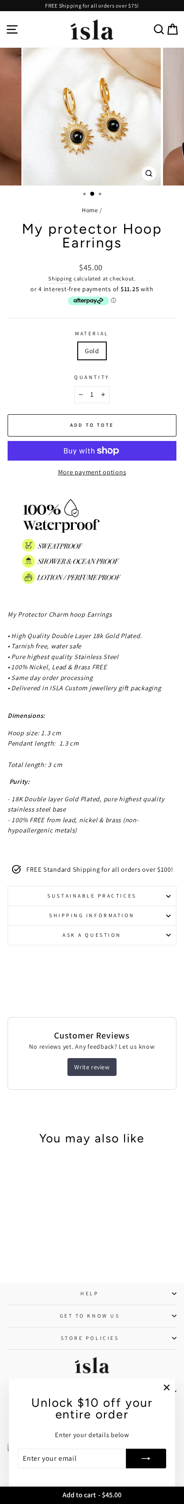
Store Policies (90, 1338)
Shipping (60, 278)
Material (92, 333)
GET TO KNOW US (90, 1315)
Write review (91, 1067)
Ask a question (92, 934)
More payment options (92, 472)
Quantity (91, 377)
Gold (92, 350)
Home (90, 210)
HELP (89, 1293)
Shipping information (92, 915)
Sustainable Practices (91, 895)
